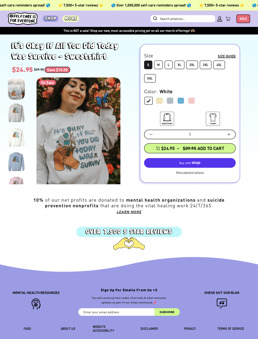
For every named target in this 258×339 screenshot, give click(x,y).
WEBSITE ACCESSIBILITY (103, 328)
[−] (151, 134)
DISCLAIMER (149, 329)
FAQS (27, 329)
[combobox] (183, 18)
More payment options (190, 172)
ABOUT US (68, 329)
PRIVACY (190, 329)
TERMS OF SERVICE (230, 329)
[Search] (155, 19)
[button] (16, 88)
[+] (229, 134)
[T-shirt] (212, 118)
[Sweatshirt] (167, 118)
